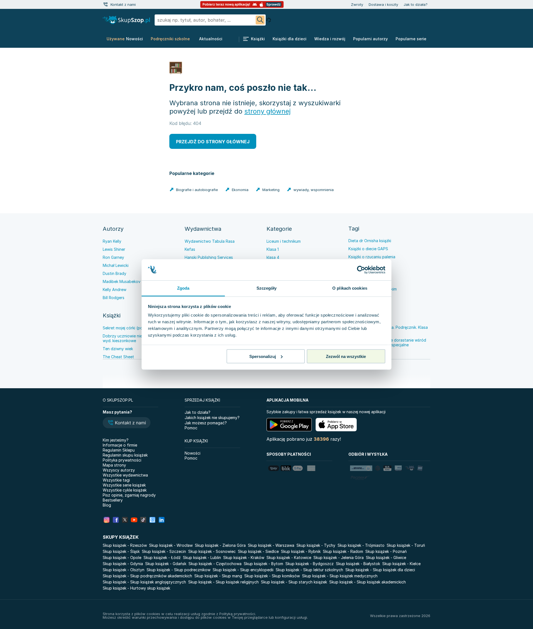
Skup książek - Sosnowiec (212, 551)
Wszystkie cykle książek (125, 490)
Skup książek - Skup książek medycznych (340, 575)
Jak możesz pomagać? (206, 422)
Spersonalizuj (262, 356)
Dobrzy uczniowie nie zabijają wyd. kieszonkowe (130, 338)
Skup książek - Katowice (288, 557)
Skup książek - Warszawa (271, 545)
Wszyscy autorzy (119, 470)
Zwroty (357, 4)
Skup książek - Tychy (315, 545)
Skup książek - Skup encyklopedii (243, 569)
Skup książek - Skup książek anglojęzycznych (144, 582)
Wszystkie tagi (116, 480)
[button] (126, 423)
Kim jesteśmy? (116, 440)
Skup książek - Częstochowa (215, 563)
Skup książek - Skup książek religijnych (223, 582)
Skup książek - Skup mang (218, 575)
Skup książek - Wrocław (171, 545)
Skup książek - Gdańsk (165, 563)
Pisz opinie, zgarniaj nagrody (129, 495)
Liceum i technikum (283, 241)
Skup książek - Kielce (401, 563)
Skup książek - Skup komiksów (272, 575)
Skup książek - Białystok (358, 563)
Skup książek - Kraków (243, 557)
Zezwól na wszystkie (346, 356)
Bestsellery (113, 500)
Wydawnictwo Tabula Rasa (210, 241)
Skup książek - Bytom (263, 563)
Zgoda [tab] (183, 288)
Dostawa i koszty (383, 4)
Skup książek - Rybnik (301, 551)
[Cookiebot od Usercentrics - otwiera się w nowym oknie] (361, 270)
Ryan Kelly (112, 241)
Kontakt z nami (123, 4)
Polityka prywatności (122, 460)
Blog (107, 505)
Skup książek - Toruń (406, 545)
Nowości (192, 453)
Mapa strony (114, 465)
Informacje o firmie (120, 445)
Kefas (190, 249)
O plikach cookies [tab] (349, 288)
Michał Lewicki (116, 265)
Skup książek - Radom (343, 551)
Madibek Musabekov (121, 281)
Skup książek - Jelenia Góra (338, 557)
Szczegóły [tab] (267, 288)
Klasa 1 (272, 249)
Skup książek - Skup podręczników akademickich (147, 575)
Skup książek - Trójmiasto (361, 545)
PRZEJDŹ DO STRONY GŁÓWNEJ (213, 141)
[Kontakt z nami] (105, 4)
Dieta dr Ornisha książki (369, 240)
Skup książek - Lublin (202, 557)
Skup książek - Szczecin (164, 551)
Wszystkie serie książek (124, 485)
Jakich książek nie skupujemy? (212, 417)
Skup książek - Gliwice (386, 557)
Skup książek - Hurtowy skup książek (136, 588)
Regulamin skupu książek (125, 455)
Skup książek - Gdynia (123, 563)
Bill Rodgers (113, 297)
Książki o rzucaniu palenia (371, 256)
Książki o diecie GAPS (368, 248)
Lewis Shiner (114, 249)
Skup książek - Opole (122, 557)
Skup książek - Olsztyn (123, 569)
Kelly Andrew (114, 289)
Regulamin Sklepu (119, 450)
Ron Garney (113, 257)
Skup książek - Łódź (162, 557)
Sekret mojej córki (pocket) (127, 327)
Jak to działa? (416, 4)
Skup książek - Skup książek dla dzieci (380, 569)
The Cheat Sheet (118, 356)
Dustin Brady (114, 273)
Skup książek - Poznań (386, 551)
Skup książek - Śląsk (121, 551)
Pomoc (191, 427)
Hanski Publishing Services (209, 257)
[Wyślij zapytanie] (260, 20)
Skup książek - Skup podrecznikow (178, 569)
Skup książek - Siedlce (258, 551)
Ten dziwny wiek (118, 348)
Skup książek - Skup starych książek (294, 582)
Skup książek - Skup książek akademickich (367, 582)
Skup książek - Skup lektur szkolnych (309, 569)
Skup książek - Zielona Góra (220, 545)
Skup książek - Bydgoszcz (309, 563)
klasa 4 (272, 257)
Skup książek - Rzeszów (125, 545)
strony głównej (267, 111)
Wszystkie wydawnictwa (125, 475)
